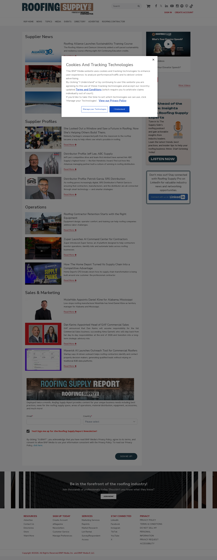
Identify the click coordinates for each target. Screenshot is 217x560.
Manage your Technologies (94, 109)
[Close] (153, 59)
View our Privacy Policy (112, 100)
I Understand (119, 109)
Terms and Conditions (89, 89)
